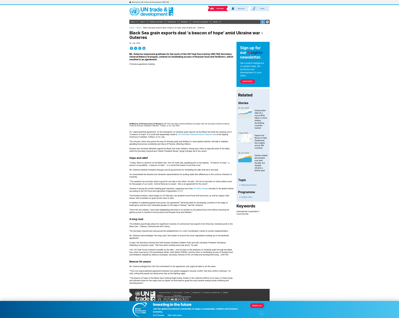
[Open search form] (267, 21)
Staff (187, 292)
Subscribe (247, 81)
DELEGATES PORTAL (165, 292)
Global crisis (246, 197)
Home (131, 28)
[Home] (151, 12)
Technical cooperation (200, 22)
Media (215, 22)
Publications (172, 22)
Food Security (242, 214)
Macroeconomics (248, 185)
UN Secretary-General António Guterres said (197, 134)
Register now (257, 305)
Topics (142, 22)
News (138, 28)
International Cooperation (247, 211)
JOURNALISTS (196, 292)
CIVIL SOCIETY (178, 292)
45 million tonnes (200, 188)
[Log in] (262, 22)
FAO (180, 191)
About (133, 22)
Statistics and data (156, 22)
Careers (225, 292)
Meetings (184, 22)
